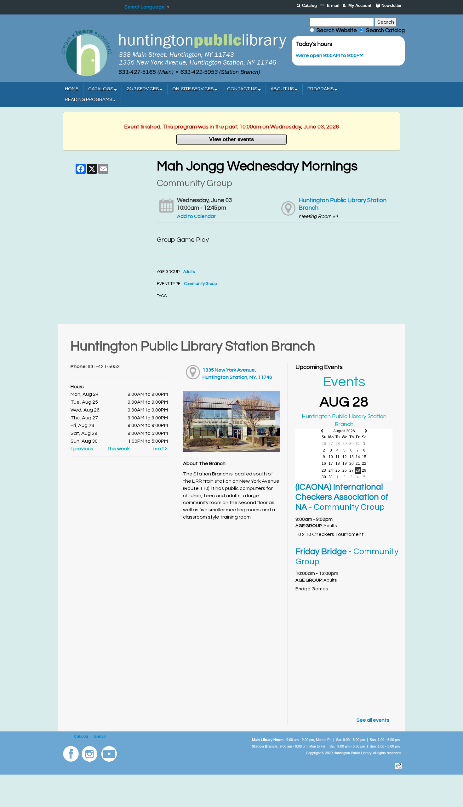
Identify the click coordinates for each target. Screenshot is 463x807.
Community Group (200, 284)
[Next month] (366, 431)
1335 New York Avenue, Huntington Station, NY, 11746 (237, 373)
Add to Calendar (196, 216)
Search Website (336, 30)
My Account (359, 5)
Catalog (309, 5)
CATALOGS (101, 89)
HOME (71, 89)
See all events (373, 720)
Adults (189, 272)
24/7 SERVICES (143, 89)
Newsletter (391, 5)
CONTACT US (242, 89)
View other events (231, 139)
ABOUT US (283, 89)
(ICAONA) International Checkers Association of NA (341, 497)
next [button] (159, 448)
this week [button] (119, 448)
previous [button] (82, 448)
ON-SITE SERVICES (193, 89)
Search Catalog (384, 30)
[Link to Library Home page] (173, 52)
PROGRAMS (320, 89)
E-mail (333, 5)
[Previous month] (322, 431)
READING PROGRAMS (89, 99)
